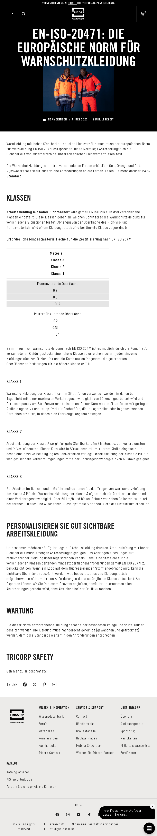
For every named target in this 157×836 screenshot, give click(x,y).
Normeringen (57, 119)
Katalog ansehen (18, 772)
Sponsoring (128, 731)
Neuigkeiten (129, 738)
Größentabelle (86, 731)
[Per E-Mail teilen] (54, 684)
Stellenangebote (132, 724)
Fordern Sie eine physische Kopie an (31, 786)
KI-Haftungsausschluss (135, 745)
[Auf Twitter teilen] (34, 684)
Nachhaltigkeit (48, 745)
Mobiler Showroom (89, 745)
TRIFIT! (72, 3)
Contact (81, 716)
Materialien (46, 731)
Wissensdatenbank (51, 716)
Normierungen (48, 738)
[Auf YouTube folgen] (78, 815)
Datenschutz (56, 824)
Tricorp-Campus (49, 753)
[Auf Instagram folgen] (68, 815)
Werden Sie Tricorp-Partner (95, 753)
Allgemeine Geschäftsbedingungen (95, 824)
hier (16, 671)
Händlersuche (85, 724)
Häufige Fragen (86, 738)
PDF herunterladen (19, 779)
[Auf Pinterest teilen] (44, 684)
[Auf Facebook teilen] (24, 684)
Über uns (127, 716)
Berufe (43, 724)
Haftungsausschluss (61, 829)
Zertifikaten (129, 753)
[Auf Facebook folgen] (57, 815)
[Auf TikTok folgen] (89, 815)
